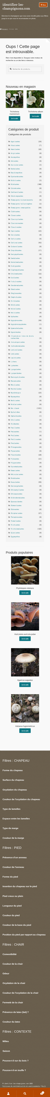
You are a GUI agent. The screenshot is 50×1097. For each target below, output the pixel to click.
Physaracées (15, 451)
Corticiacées (16, 239)
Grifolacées (15, 301)
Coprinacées (15, 231)
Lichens (14, 361)
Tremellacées (16, 521)
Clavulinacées (16, 227)
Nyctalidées (15, 412)
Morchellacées (16, 389)
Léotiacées (15, 354)
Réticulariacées (17, 474)
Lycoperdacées (16, 373)
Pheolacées (15, 443)
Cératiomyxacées (17, 196)
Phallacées (15, 435)
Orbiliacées (15, 420)
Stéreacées (15, 509)
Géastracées (15, 289)
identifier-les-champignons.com (16, 6)
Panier (38, 1092)
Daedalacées (15, 258)
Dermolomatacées (17, 262)
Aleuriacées (15, 145)
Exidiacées (15, 277)
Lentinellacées (16, 350)
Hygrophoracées (16, 320)
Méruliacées (15, 385)
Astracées (14, 161)
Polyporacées (16, 463)
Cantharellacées (17, 192)
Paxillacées (15, 428)
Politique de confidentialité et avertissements (21, 1086)
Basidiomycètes (16, 172)
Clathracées (15, 211)
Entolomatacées (16, 274)
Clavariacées (16, 215)
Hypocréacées (16, 332)
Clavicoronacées (17, 223)
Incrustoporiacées (18, 342)
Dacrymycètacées (17, 254)
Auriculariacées (17, 165)
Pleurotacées (16, 455)
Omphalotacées (16, 416)
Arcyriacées (15, 153)
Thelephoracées (16, 517)
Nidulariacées (16, 404)
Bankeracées (15, 169)
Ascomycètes (15, 157)
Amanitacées (15, 149)
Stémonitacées (16, 505)
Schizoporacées (16, 494)
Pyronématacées (16, 466)
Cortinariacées (16, 242)
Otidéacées (15, 424)
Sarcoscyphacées (17, 486)
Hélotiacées (15, 305)
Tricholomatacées (17, 529)
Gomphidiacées (16, 297)
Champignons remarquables (20, 207)
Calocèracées (16, 188)
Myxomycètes (15, 396)
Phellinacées (16, 439)
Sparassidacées (16, 501)
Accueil (5, 29)
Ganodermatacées (17, 285)
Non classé (15, 408)
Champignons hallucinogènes (21, 204)
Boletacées (15, 184)
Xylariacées (15, 533)
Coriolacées (15, 235)
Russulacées (15, 482)
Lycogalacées (16, 369)
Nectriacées (15, 400)
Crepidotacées (16, 250)
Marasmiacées (16, 381)
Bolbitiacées (16, 180)
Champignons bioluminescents (22, 200)
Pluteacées (15, 459)
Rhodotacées (15, 478)
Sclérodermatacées (18, 498)
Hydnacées (14, 316)
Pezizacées (15, 431)
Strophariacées (16, 513)
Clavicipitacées (17, 219)
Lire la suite (14, 118)
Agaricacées (15, 141)
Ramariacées (15, 470)
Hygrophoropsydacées (18, 324)
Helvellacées (16, 309)
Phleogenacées (16, 447)
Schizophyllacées (17, 490)
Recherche (25, 1093)
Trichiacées (15, 525)
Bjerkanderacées (17, 176)
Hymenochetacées (17, 328)
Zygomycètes (15, 536)
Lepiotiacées (16, 358)
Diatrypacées (16, 266)
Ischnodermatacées (18, 346)
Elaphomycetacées (17, 270)
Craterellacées (16, 246)
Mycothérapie (16, 393)
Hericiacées (15, 312)
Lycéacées (14, 365)
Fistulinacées (16, 281)
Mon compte (8, 1093)
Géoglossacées (16, 293)
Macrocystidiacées (18, 377)
